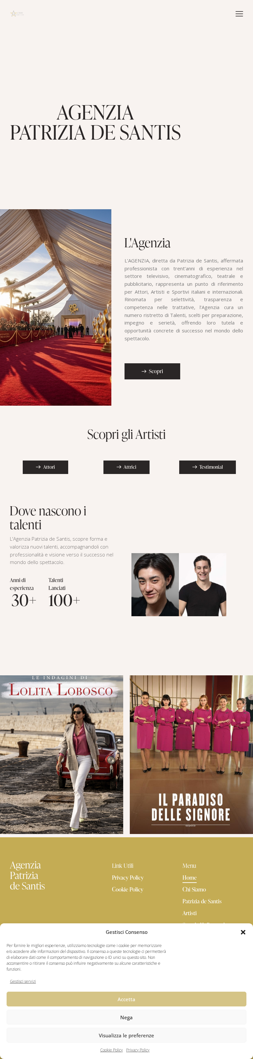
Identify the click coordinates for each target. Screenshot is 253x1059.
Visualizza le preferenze (126, 1035)
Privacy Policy (138, 1050)
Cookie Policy (111, 1050)
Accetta (126, 999)
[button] (243, 932)
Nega (126, 1017)
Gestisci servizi (23, 981)
